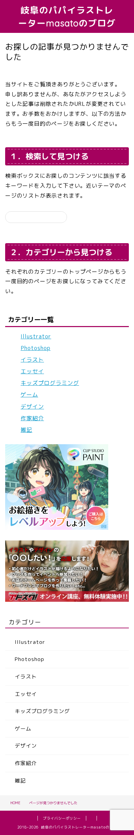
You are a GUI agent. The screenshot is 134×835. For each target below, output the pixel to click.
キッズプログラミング (50, 383)
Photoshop (36, 348)
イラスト (32, 359)
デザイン (32, 406)
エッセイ (32, 371)
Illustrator (36, 336)
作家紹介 (32, 418)
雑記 (26, 430)
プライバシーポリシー (62, 818)
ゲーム (29, 394)
